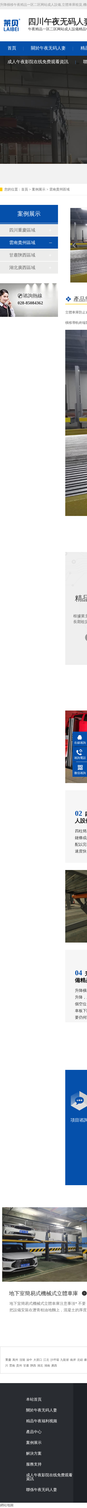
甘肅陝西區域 (22, 255)
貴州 (19, 1365)
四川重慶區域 (22, 230)
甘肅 (26, 1365)
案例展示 (38, 189)
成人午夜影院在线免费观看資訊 (37, 61)
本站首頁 (34, 1399)
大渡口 (37, 1359)
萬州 (15, 1359)
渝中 (29, 1359)
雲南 (12, 1365)
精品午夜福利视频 (41, 1421)
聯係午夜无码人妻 (41, 1490)
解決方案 (34, 1453)
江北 (46, 1359)
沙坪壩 (54, 1359)
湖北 (40, 1365)
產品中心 (34, 1432)
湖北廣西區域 (22, 267)
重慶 (8, 1359)
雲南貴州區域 (59, 189)
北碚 (80, 1359)
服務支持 (34, 1464)
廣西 (54, 1365)
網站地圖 (7, 1505)
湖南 (47, 1365)
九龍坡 (64, 1359)
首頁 (11, 48)
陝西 (33, 1365)
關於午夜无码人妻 (48, 48)
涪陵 (22, 1359)
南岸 (73, 1359)
